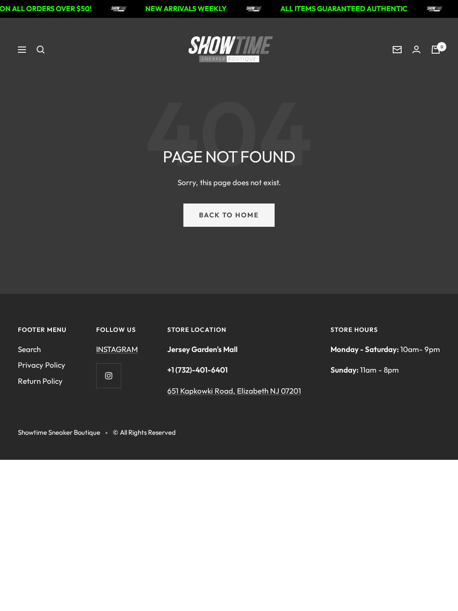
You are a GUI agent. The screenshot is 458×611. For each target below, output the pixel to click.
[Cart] (435, 50)
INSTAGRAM (117, 349)
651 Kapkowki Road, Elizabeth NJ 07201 (234, 390)
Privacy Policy (41, 364)
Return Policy (40, 381)
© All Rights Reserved (144, 432)
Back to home (229, 215)
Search (29, 349)
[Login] (416, 49)
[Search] (41, 50)
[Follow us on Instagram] (108, 375)
